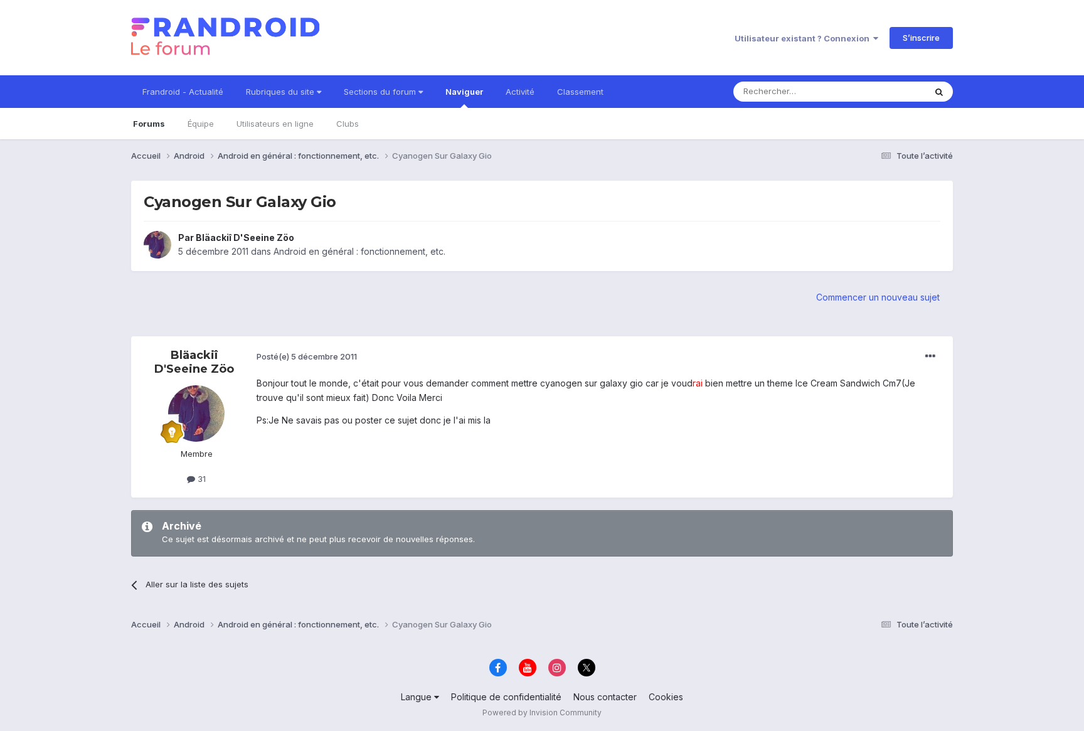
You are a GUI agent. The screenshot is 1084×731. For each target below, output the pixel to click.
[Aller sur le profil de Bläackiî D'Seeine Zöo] (157, 245)
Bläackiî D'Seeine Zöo (245, 237)
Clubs (347, 124)
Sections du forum (381, 92)
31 (200, 479)
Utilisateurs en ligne (275, 124)
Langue (417, 696)
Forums (149, 124)
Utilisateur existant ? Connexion (804, 38)
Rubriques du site (281, 92)
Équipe (201, 124)
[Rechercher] (939, 92)
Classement (580, 92)
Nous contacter (605, 696)
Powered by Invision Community (542, 712)
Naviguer (464, 92)
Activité (520, 92)
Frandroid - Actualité (182, 92)
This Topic (888, 91)
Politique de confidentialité (506, 696)
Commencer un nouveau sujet (878, 297)
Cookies (666, 696)
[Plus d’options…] (930, 356)
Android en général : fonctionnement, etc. (359, 251)
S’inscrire (921, 38)
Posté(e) (307, 356)
